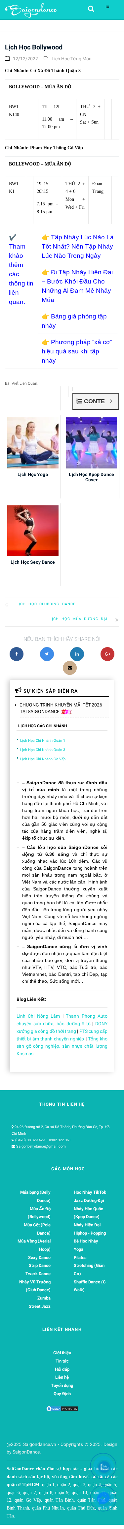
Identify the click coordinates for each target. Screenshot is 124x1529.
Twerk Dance (38, 1273)
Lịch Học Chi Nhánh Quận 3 (42, 750)
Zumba (44, 1298)
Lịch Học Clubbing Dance (46, 604)
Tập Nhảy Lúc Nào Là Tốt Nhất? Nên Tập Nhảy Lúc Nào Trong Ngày (78, 246)
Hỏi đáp (62, 1369)
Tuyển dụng (62, 1385)
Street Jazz (40, 1306)
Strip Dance (40, 1265)
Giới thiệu (62, 1352)
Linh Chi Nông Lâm (38, 1016)
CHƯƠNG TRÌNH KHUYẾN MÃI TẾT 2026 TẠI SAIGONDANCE (61, 708)
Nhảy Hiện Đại (87, 1224)
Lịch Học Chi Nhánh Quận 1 (42, 740)
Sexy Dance (39, 1257)
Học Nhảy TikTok (90, 1192)
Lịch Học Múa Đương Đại (78, 619)
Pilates (80, 1257)
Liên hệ (62, 1377)
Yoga (78, 1249)
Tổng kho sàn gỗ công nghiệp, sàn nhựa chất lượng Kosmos (62, 1046)
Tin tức (62, 1361)
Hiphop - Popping (90, 1233)
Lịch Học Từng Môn (72, 58)
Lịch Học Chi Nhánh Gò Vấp (42, 759)
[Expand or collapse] (111, 401)
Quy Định (62, 1393)
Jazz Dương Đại (89, 1200)
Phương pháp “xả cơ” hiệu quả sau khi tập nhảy (77, 351)
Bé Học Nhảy (86, 1241)
